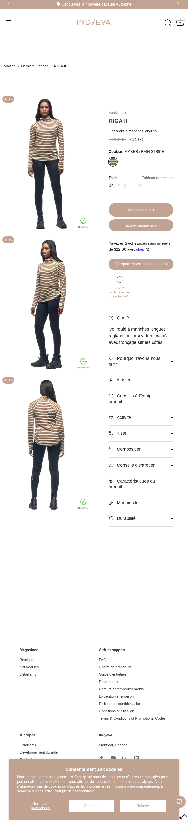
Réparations (108, 682)
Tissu (121, 433)
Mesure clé (127, 502)
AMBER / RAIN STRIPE (113, 162)
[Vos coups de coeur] (179, 802)
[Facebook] (101, 758)
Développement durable (39, 752)
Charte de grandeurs (115, 667)
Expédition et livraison (116, 696)
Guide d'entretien (112, 674)
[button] (179, 4)
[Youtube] (113, 758)
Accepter (91, 806)
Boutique (27, 660)
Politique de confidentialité (73, 791)
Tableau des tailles (157, 178)
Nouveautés (29, 667)
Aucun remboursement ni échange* (120, 292)
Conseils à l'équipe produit (131, 398)
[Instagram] (124, 758)
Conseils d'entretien (135, 465)
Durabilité (126, 518)
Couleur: (136, 151)
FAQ (102, 660)
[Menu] (8, 22)
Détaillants (28, 674)
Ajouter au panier (141, 210)
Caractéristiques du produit (132, 484)
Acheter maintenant (141, 226)
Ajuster (123, 380)
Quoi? (122, 317)
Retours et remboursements (121, 689)
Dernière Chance (34, 66)
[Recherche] (168, 22)
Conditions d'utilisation (116, 711)
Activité (123, 417)
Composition (128, 449)
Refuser (142, 806)
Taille (141, 178)
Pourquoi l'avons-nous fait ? (134, 361)
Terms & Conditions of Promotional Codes (132, 718)
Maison (9, 66)
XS (111, 186)
